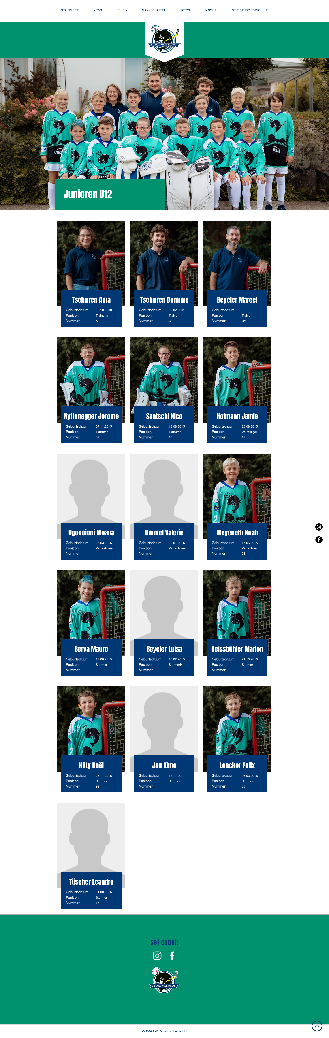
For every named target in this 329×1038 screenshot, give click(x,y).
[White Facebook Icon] (172, 955)
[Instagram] (319, 527)
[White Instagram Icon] (157, 955)
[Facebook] (319, 539)
